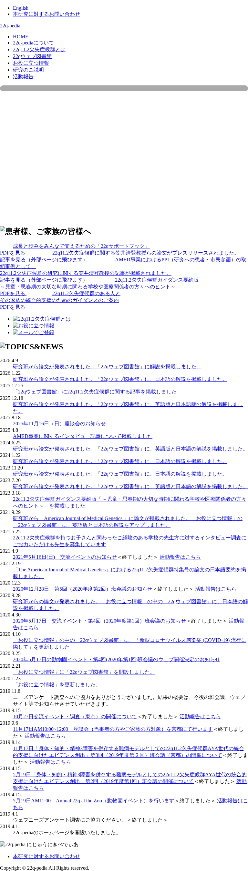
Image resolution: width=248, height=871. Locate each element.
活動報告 (23, 76)
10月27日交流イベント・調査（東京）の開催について (75, 716)
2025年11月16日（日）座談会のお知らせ (59, 423)
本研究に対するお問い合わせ (46, 14)
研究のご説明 (28, 70)
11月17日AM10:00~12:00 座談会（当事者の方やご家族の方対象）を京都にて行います (113, 729)
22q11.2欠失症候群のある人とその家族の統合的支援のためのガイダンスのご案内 (60, 300)
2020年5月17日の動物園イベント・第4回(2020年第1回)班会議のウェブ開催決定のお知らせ (116, 659)
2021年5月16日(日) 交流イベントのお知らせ (65, 557)
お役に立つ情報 (31, 63)
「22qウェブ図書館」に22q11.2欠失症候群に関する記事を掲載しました (95, 391)
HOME (20, 36)
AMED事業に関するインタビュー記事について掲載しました (82, 436)
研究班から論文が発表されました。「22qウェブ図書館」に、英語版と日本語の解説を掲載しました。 (130, 448)
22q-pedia (10, 25)
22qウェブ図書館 (32, 56)
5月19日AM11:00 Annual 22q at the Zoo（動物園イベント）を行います (93, 800)
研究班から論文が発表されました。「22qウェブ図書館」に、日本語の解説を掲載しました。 (120, 379)
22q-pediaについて (33, 42)
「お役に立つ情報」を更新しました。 (57, 684)
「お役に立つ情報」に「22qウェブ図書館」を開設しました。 (84, 672)
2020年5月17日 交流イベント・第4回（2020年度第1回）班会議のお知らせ (99, 621)
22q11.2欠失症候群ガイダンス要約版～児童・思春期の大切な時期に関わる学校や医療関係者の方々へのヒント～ (99, 286)
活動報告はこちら (180, 557)
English (20, 8)
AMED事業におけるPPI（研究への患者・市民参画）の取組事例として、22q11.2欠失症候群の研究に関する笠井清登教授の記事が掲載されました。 (123, 270)
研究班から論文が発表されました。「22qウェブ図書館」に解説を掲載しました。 (107, 366)
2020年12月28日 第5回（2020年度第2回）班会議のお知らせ (82, 589)
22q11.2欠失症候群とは (39, 49)
